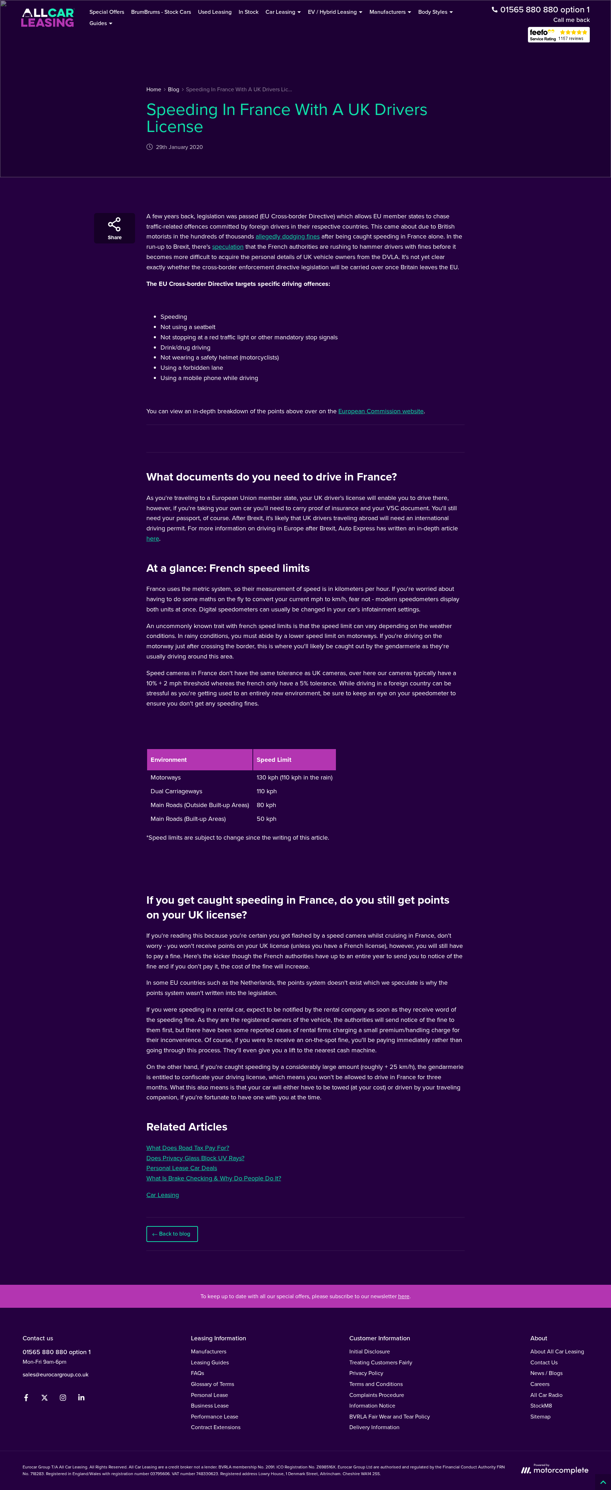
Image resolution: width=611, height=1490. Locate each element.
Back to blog (174, 1234)
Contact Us (544, 1362)
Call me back (571, 19)
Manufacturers (208, 1351)
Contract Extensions (215, 1427)
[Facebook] (26, 1399)
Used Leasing (215, 12)
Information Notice (372, 1406)
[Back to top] (603, 1482)
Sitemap (540, 1417)
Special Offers (106, 12)
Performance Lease (214, 1417)
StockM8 (541, 1406)
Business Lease (210, 1406)
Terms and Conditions (376, 1384)
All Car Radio (546, 1395)
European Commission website (381, 411)
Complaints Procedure (376, 1395)
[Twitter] (44, 1399)
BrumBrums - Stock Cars (161, 12)
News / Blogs (546, 1373)
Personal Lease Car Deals (181, 1168)
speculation (228, 246)
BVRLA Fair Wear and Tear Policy (389, 1417)
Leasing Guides (210, 1362)
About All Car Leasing (557, 1351)
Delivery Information (374, 1427)
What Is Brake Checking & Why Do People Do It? (213, 1178)
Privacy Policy (366, 1373)
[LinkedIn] (81, 1399)
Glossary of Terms (212, 1384)
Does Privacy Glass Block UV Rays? (195, 1158)
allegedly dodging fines (288, 236)
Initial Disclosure (369, 1351)
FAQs (197, 1373)
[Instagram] (63, 1399)
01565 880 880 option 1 (57, 1352)
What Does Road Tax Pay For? (187, 1147)
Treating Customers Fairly (380, 1362)
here (152, 538)
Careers (539, 1384)
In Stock (248, 12)
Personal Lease (209, 1395)
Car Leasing (162, 1195)
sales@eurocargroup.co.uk (55, 1374)
